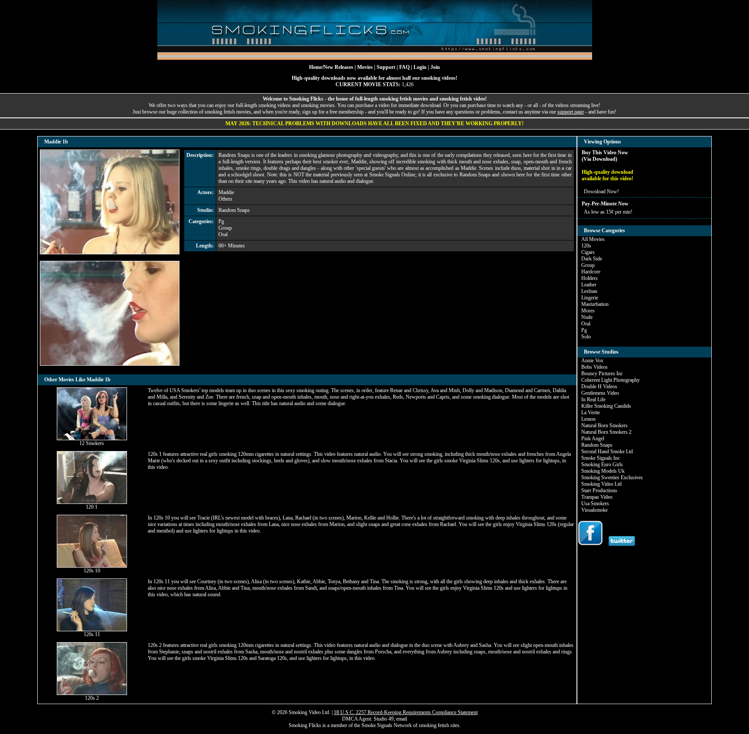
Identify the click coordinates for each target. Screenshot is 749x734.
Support (386, 67)
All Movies (593, 239)
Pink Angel (592, 438)
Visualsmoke (594, 510)
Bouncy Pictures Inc (602, 373)
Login (420, 67)
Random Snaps (234, 210)
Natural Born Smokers (604, 425)
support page (570, 112)
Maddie (226, 192)
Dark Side (591, 259)
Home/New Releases (331, 67)
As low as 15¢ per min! (608, 212)
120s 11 (92, 634)
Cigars (588, 252)
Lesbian (589, 291)
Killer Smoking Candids (606, 406)
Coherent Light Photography (610, 380)
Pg (221, 221)
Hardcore (590, 272)
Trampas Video (596, 497)
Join (435, 67)
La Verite (590, 412)
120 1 (92, 507)
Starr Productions (599, 490)
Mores (588, 311)
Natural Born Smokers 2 (606, 432)
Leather (588, 285)
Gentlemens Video (600, 393)
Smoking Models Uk (603, 471)
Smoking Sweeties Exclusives (612, 477)
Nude (587, 317)
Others (225, 199)
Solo (586, 337)
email (401, 719)
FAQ (404, 67)
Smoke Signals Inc (600, 458)
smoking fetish (434, 725)
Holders (589, 278)
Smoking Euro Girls (602, 464)
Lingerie (589, 298)
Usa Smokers (595, 503)
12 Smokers (91, 443)
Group (225, 228)
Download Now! (601, 191)
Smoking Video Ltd (601, 484)
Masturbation (595, 304)
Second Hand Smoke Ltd (607, 451)
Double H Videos (599, 386)
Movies (365, 67)
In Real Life (593, 399)
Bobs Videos (594, 367)
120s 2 (92, 698)
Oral (223, 234)
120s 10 (92, 571)
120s (586, 246)
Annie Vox (592, 360)
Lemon (588, 419)
